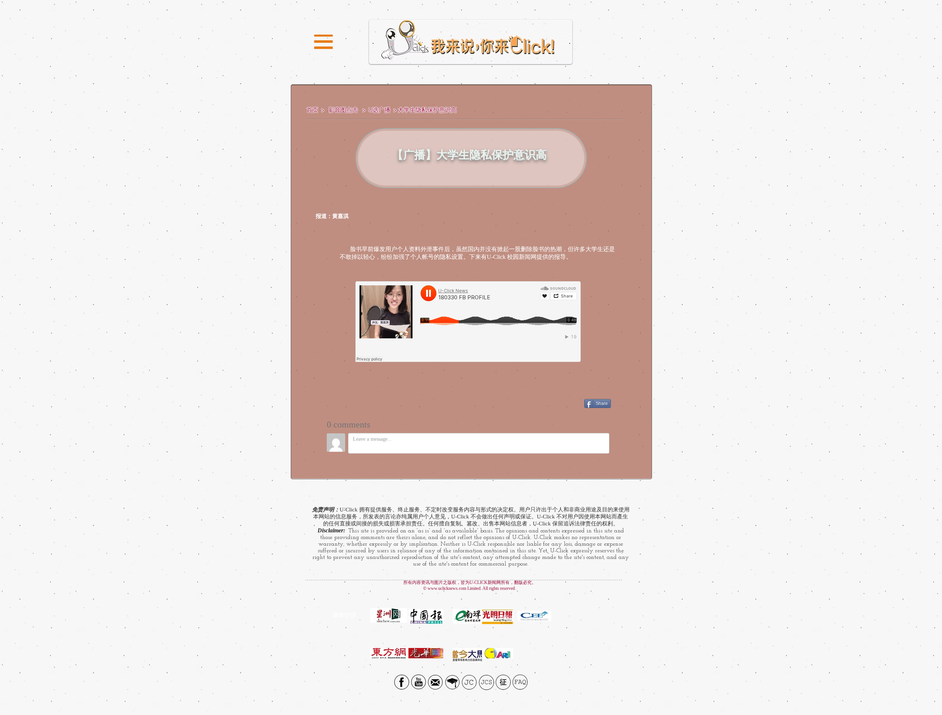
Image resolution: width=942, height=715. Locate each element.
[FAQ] (520, 682)
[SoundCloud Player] (468, 321)
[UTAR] (452, 682)
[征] (503, 682)
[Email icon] (435, 682)
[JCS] (486, 682)
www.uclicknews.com (447, 588)
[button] (323, 42)
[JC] (469, 682)
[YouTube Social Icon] (418, 682)
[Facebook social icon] (402, 682)
